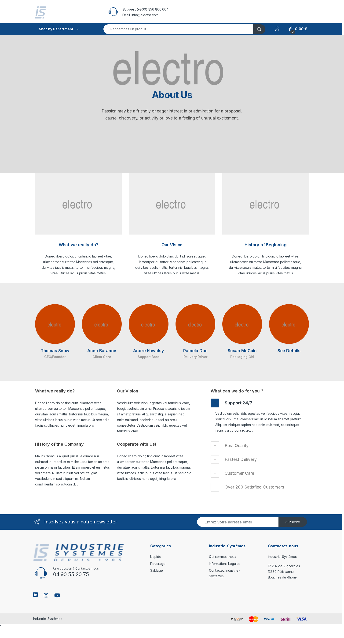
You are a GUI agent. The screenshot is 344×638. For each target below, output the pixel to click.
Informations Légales (224, 564)
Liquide (155, 557)
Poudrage (157, 564)
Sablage (156, 570)
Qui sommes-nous (222, 557)
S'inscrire (292, 522)
